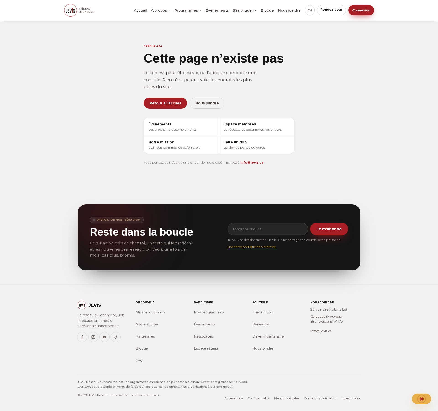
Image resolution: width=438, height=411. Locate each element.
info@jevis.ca (251, 162)
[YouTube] (104, 337)
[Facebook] (82, 337)
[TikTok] (116, 337)
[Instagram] (93, 337)
